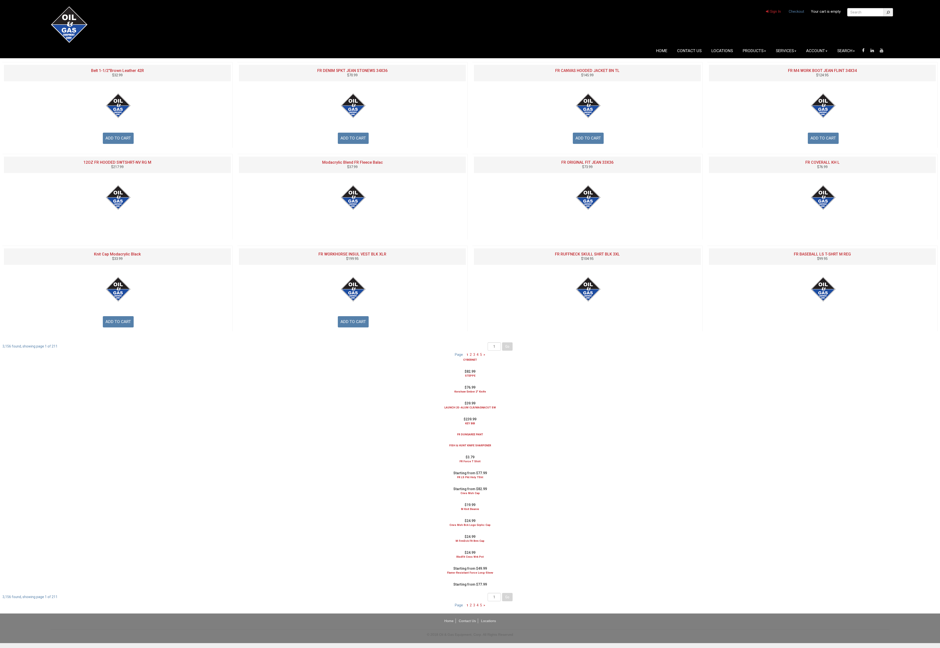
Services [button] (785, 50)
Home (661, 50)
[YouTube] (881, 50)
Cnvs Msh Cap (470, 493)
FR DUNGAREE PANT (470, 434)
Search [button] (844, 50)
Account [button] (815, 50)
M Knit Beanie (470, 509)
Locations (722, 50)
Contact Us (689, 50)
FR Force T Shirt (470, 461)
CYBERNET (470, 359)
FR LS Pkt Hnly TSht (470, 477)
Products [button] (753, 50)
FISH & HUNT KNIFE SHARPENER (470, 445)
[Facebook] (863, 50)
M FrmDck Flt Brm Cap (470, 541)
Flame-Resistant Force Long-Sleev (470, 572)
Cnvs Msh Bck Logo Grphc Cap (470, 525)
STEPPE (470, 375)
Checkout (796, 11)
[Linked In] (872, 50)
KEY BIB (470, 423)
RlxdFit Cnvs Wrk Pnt (470, 556)
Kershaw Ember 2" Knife (470, 391)
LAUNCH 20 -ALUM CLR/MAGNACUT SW (470, 407)
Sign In (775, 11)
